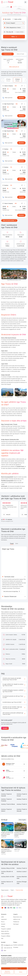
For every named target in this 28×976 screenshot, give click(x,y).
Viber (5, 950)
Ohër (16, 543)
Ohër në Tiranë (20, 54)
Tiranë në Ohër (7, 54)
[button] (14, 679)
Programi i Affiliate (5, 936)
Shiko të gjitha (22, 819)
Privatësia (15, 947)
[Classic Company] (14, 745)
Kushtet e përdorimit (18, 945)
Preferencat (16, 921)
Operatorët (4, 919)
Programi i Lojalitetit (6, 928)
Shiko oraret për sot (14, 66)
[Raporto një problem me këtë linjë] (22, 86)
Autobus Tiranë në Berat (8, 804)
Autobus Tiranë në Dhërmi (6, 810)
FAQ (2, 938)
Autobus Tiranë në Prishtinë (6, 800)
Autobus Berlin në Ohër (7, 876)
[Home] (7, 2)
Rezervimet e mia (17, 917)
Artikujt (3, 926)
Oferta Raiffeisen (5, 933)
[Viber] (2, 950)
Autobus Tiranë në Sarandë (6, 795)
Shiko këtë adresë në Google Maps (10, 591)
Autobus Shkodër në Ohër (7, 872)
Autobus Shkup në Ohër (8, 868)
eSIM (2, 917)
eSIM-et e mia (16, 919)
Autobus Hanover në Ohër (7, 882)
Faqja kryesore (4, 890)
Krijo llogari (16, 924)
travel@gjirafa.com (8, 945)
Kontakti (5, 728)
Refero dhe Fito (5, 931)
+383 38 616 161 (8, 947)
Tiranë (12, 543)
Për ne (2, 921)
